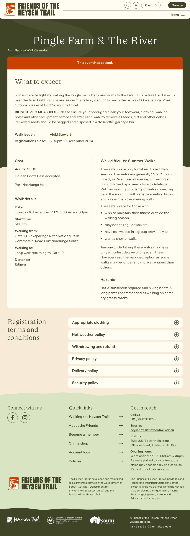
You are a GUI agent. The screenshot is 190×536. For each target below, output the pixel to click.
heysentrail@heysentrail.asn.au (152, 430)
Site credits (164, 526)
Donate (177, 5)
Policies (75, 461)
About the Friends (83, 426)
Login (136, 5)
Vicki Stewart (60, 134)
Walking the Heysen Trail (89, 417)
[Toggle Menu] (183, 14)
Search (128, 5)
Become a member (84, 434)
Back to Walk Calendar (31, 50)
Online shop (78, 443)
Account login (80, 452)
